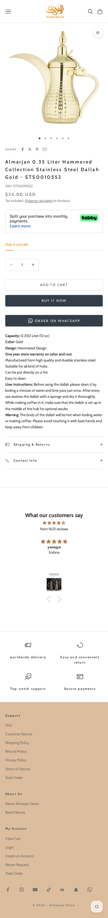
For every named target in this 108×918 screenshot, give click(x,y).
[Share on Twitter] (30, 149)
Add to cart (54, 285)
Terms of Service (17, 769)
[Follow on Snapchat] (76, 889)
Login (9, 847)
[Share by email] (44, 149)
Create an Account (19, 856)
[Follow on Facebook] (7, 889)
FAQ (8, 725)
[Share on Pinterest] (37, 149)
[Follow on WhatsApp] (89, 889)
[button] (50, 599)
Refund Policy (15, 751)
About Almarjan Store (22, 803)
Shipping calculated (38, 200)
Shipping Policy (17, 742)
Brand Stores (15, 812)
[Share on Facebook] (22, 149)
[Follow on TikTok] (48, 889)
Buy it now (54, 300)
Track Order (14, 777)
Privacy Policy (15, 760)
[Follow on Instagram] (21, 889)
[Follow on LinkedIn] (62, 889)
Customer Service (18, 734)
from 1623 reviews (54, 529)
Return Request (17, 864)
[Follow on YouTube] (35, 889)
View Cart (12, 838)
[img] (54, 523)
